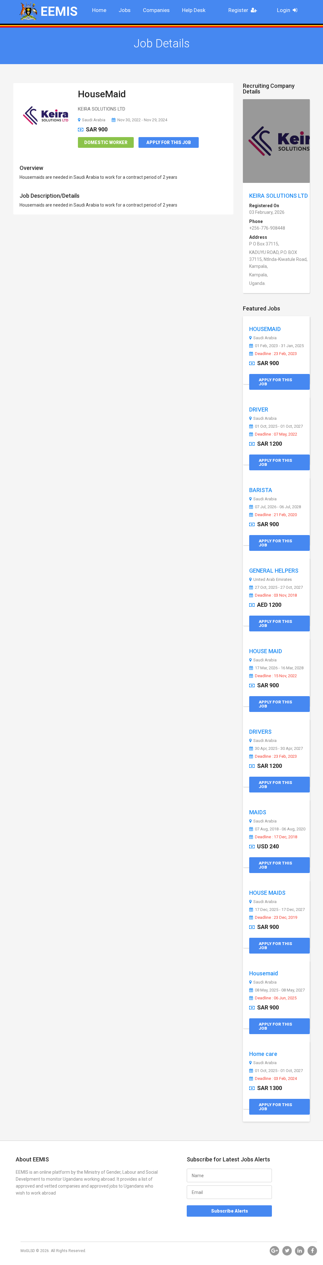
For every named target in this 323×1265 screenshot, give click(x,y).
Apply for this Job (168, 142)
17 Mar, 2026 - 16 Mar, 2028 (279, 668)
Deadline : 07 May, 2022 (276, 434)
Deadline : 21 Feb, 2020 (276, 515)
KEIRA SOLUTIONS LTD (278, 195)
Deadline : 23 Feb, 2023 (276, 354)
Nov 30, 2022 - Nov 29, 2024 (142, 120)
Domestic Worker (105, 142)
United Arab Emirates (272, 579)
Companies (156, 10)
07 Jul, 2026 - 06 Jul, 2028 (278, 507)
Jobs (125, 10)
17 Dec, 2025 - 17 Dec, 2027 (280, 909)
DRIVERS (260, 731)
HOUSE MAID (265, 651)
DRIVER (258, 409)
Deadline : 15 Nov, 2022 (276, 676)
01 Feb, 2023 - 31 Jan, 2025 (279, 346)
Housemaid (263, 973)
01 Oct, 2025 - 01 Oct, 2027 (279, 426)
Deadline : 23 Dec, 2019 (276, 917)
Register (238, 10)
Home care (263, 1054)
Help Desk (193, 10)
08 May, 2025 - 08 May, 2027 (280, 990)
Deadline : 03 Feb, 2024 (276, 1078)
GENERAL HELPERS (273, 570)
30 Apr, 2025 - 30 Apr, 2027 (279, 748)
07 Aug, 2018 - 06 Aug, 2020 (280, 829)
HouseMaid (102, 93)
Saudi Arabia (93, 120)
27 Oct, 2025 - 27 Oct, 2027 (279, 587)
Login (283, 10)
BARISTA (260, 490)
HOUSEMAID (265, 329)
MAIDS (257, 812)
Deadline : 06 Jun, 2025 (276, 998)
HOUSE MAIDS (267, 892)
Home (99, 10)
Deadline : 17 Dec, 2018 (276, 837)
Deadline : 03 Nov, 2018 (276, 595)
